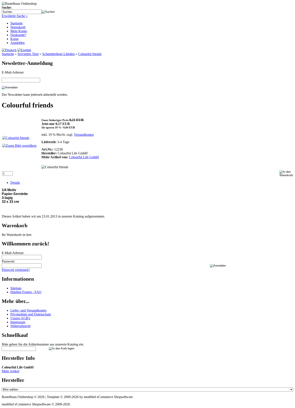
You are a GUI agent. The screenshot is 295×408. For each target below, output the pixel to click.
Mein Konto (18, 31)
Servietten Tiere (28, 54)
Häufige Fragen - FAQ (25, 292)
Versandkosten (84, 134)
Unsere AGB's (20, 318)
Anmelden (17, 43)
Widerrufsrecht (20, 326)
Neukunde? (18, 35)
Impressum (17, 322)
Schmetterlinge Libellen (58, 54)
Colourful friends (90, 54)
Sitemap (15, 288)
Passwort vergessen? (16, 270)
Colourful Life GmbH (84, 157)
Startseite (16, 23)
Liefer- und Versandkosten (28, 310)
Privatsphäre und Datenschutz (30, 314)
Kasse (14, 39)
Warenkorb (17, 27)
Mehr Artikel (10, 371)
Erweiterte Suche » (15, 16)
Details (15, 182)
